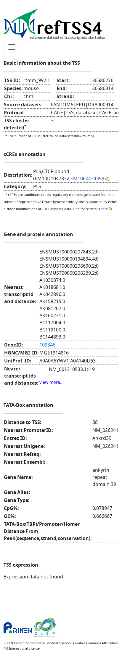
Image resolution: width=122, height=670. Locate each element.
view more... (51, 382)
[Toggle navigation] (12, 47)
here (104, 208)
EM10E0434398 (87, 178)
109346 (47, 344)
